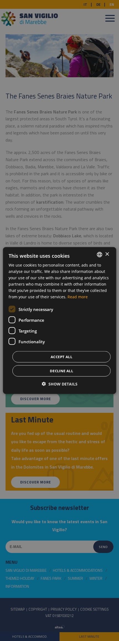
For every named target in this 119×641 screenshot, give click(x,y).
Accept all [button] (61, 356)
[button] (59, 384)
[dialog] (59, 320)
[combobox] (99, 254)
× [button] (107, 254)
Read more (78, 296)
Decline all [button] (61, 370)
